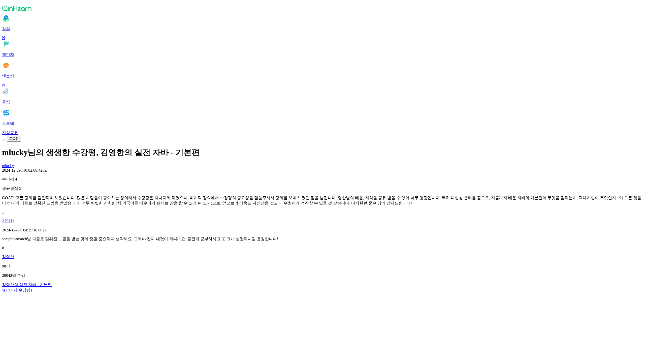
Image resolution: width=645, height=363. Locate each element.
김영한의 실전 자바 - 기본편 (27, 285)
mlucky (8, 166)
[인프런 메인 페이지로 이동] (322, 8)
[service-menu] (4, 139)
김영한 (8, 221)
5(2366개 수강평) (17, 290)
